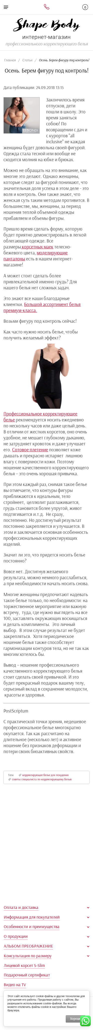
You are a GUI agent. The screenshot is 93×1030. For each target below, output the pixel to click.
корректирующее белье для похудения (45, 775)
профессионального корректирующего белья (46, 44)
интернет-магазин (46, 37)
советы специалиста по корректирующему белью (41, 779)
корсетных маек (37, 247)
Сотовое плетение (30, 450)
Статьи (27, 60)
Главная (10, 60)
